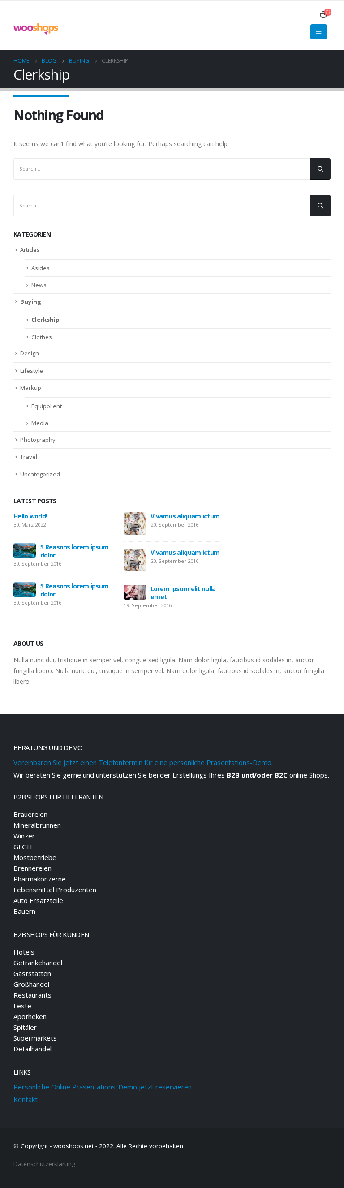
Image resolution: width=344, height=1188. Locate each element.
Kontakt (25, 1099)
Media (39, 423)
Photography (38, 440)
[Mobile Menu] (318, 31)
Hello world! (30, 516)
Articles (30, 250)
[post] (24, 549)
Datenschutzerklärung (44, 1164)
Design (29, 353)
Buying (30, 302)
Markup (30, 388)
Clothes (41, 337)
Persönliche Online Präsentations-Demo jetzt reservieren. (103, 1086)
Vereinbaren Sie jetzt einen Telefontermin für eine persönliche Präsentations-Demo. (143, 762)
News (39, 285)
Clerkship (45, 319)
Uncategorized (40, 474)
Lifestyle (31, 371)
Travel (28, 457)
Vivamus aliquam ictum (184, 516)
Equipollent (46, 406)
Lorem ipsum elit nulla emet (183, 592)
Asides (40, 268)
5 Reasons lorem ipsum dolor (74, 551)
